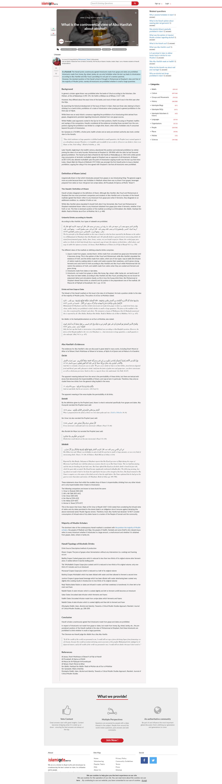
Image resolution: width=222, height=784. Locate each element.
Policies (154, 136)
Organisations (157, 123)
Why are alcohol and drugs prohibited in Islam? (160, 75)
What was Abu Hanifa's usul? (161, 48)
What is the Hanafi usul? (162, 43)
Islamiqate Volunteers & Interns (160, 115)
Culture (154, 93)
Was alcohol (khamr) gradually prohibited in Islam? (160, 30)
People (154, 127)
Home (96, 758)
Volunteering (99, 761)
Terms (118, 764)
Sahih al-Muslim (116, 412)
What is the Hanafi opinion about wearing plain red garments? (161, 23)
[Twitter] (153, 760)
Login (167, 3)
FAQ (95, 767)
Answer (126, 41)
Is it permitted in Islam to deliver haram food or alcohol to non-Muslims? (161, 55)
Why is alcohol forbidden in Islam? (163, 16)
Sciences (155, 140)
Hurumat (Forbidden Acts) (68, 49)
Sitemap (119, 770)
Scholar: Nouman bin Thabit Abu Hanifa (89, 49)
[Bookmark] (136, 13)
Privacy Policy (121, 758)
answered (65, 59)
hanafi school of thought (119, 49)
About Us (97, 770)
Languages (155, 119)
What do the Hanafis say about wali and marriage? (162, 69)
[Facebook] (144, 760)
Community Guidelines (124, 761)
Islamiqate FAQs (157, 109)
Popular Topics (99, 764)
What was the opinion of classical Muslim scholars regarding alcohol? (163, 37)
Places (154, 131)
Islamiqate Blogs (157, 105)
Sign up (157, 3)
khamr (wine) (106, 49)
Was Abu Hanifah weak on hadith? (163, 63)
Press (118, 767)
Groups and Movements (160, 97)
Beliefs (154, 89)
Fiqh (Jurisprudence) (110, 18)
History (154, 101)
